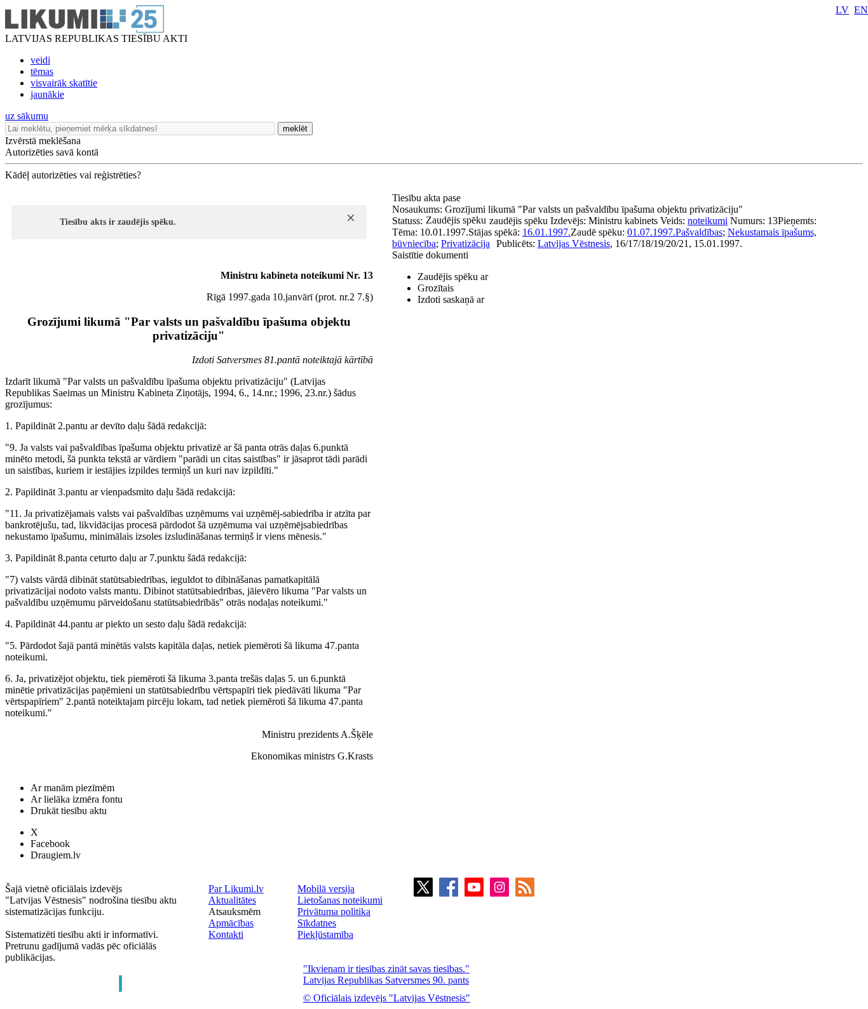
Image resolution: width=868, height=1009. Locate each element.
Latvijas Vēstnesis (574, 243)
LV (842, 9)
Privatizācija (465, 243)
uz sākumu (26, 115)
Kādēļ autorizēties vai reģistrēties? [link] (73, 175)
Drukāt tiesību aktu (69, 810)
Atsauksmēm (234, 911)
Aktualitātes (232, 900)
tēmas (42, 71)
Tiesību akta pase (427, 197)
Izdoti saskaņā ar (450, 299)
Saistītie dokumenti (430, 255)
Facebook (50, 843)
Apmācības (231, 923)
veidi (40, 60)
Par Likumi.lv (236, 888)
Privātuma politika (333, 911)
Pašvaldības (698, 232)
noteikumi (708, 220)
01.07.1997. (651, 232)
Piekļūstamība (325, 934)
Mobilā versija (326, 888)
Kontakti (225, 934)
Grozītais (435, 288)
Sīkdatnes (316, 923)
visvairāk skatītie (64, 82)
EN (861, 9)
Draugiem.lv (56, 855)
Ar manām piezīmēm (72, 787)
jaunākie (47, 94)
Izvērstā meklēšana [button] (43, 140)
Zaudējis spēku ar (452, 276)
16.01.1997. (546, 232)
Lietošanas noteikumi (340, 900)
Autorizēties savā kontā (51, 152)
